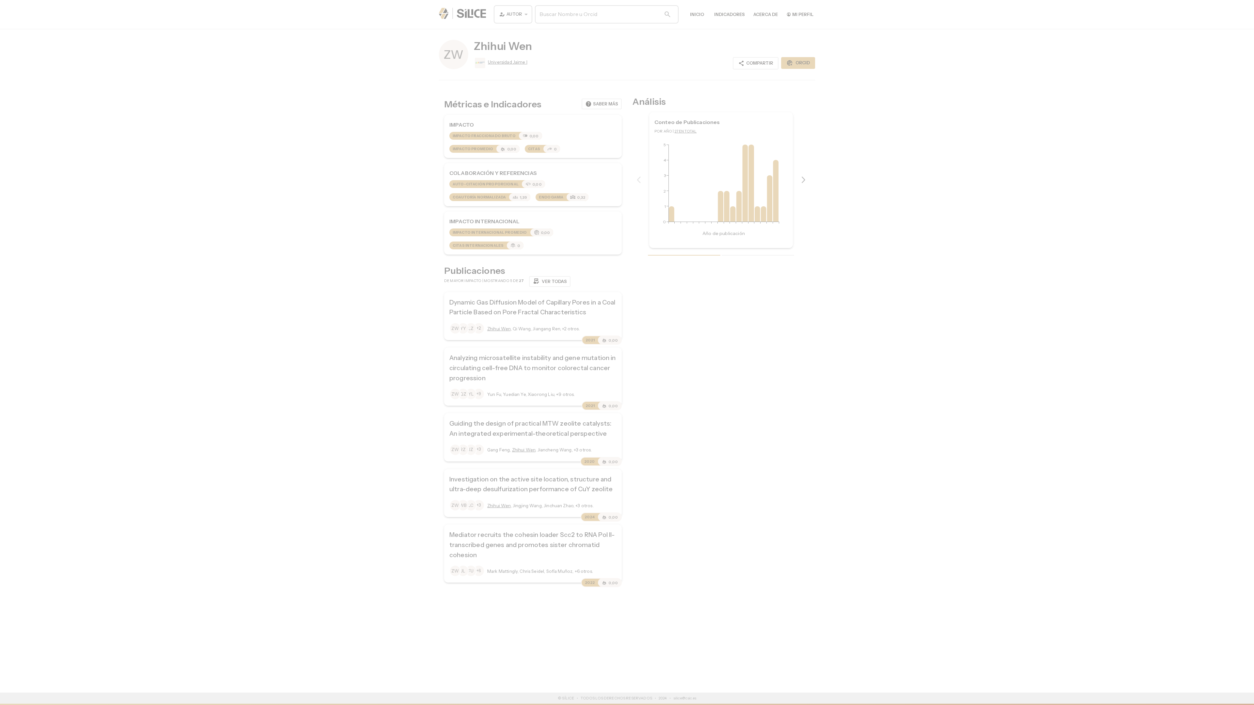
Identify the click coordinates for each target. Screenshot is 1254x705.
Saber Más (601, 104)
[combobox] (513, 14)
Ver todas (550, 281)
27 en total (686, 131)
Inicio (697, 14)
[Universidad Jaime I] (479, 63)
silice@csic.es (684, 698)
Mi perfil (799, 14)
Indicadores (729, 14)
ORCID (798, 63)
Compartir (755, 63)
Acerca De (765, 14)
